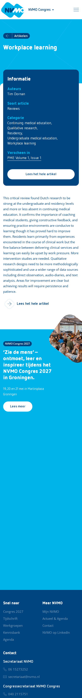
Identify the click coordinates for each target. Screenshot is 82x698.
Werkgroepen (13, 625)
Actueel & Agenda (55, 618)
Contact (47, 625)
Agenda (8, 639)
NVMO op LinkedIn (56, 632)
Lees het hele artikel (41, 174)
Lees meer (17, 406)
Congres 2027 (13, 611)
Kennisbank (11, 632)
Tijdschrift (10, 618)
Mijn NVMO (50, 611)
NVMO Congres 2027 (17, 343)
